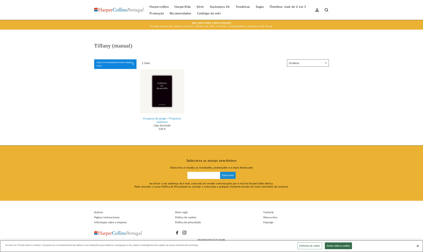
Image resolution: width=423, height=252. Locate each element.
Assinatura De (220, 6)
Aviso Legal (181, 212)
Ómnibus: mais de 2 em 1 (288, 6)
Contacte (268, 212)
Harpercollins (159, 6)
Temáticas (243, 6)
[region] (211, 246)
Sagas (260, 6)
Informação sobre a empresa (110, 222)
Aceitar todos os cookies (338, 245)
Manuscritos (270, 217)
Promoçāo (157, 13)
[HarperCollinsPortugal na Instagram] (184, 233)
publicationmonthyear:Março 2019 (115, 64)
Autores (98, 212)
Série (200, 6)
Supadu (222, 239)
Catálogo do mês (209, 13)
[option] (211, 25)
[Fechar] (417, 246)
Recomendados (180, 13)
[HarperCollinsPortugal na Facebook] (177, 233)
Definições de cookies (309, 245)
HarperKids (182, 6)
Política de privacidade (188, 222)
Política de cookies (185, 217)
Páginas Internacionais (107, 217)
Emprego (268, 222)
